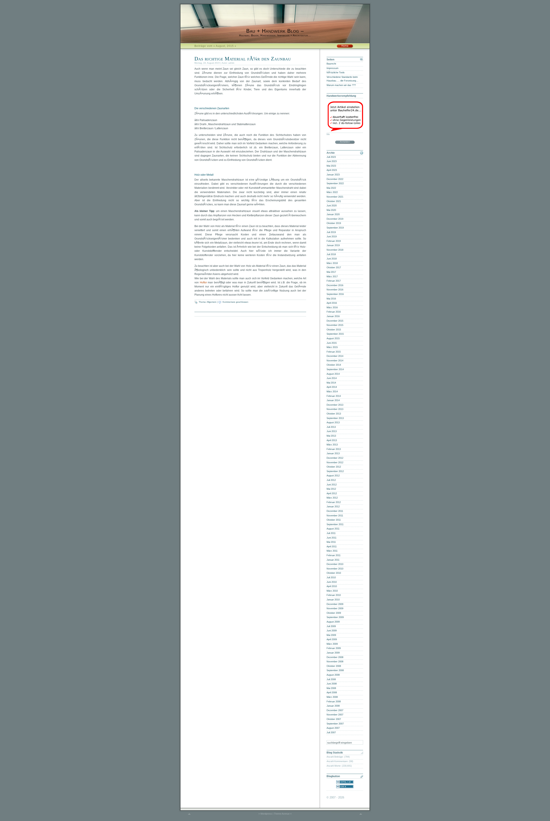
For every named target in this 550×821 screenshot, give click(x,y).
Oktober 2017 (334, 267)
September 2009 (335, 617)
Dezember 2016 (335, 285)
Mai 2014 (331, 382)
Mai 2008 (331, 688)
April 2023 (332, 170)
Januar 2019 (333, 245)
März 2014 (332, 391)
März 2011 (332, 550)
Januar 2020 (333, 214)
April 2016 (332, 303)
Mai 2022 (331, 188)
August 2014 (333, 374)
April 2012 (332, 493)
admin (231, 63)
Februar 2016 (334, 311)
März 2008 (332, 697)
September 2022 (335, 183)
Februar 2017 (334, 280)
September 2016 (335, 294)
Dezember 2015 (335, 320)
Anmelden (345, 142)
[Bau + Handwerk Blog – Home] (344, 47)
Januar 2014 (333, 400)
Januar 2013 (333, 453)
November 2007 (335, 714)
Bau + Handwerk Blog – (275, 31)
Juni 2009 (332, 630)
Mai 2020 (331, 210)
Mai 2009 (331, 635)
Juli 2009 (331, 626)
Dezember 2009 (335, 604)
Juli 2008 (331, 679)
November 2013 (335, 409)
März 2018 (332, 263)
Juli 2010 (331, 577)
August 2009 (333, 621)
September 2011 (335, 524)
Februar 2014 (334, 396)
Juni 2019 (332, 236)
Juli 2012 (331, 480)
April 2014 (332, 387)
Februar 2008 (334, 701)
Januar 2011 (333, 560)
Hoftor (203, 282)
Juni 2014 (332, 378)
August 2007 (333, 728)
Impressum (332, 68)
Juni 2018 (332, 258)
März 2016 (332, 307)
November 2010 (335, 568)
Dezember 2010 (335, 564)
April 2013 (332, 440)
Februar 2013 (334, 449)
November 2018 (335, 250)
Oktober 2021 (334, 201)
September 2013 (335, 418)
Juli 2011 (331, 533)
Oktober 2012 (334, 466)
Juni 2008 (332, 683)
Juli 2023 (331, 157)
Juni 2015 (332, 343)
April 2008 (332, 692)
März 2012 (332, 497)
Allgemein (211, 302)
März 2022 (332, 192)
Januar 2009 (333, 652)
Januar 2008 (333, 705)
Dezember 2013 (335, 405)
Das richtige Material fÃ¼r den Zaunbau (242, 58)
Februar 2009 (334, 648)
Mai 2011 (331, 542)
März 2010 (332, 590)
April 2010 (332, 586)
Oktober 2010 (334, 573)
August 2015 (333, 338)
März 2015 (332, 347)
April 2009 (332, 639)
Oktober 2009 (334, 613)
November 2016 (335, 289)
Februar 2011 (334, 555)
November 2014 (335, 360)
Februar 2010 (334, 595)
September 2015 (335, 334)
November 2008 (335, 661)
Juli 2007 (331, 732)
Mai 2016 (331, 298)
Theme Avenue (282, 813)
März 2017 (332, 276)
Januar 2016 (333, 316)
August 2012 (333, 475)
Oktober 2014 (334, 365)
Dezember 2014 (335, 356)
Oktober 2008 (334, 666)
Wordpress (266, 813)
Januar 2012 (333, 506)
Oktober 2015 (334, 329)
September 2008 (335, 670)
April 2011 (332, 546)
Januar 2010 (333, 599)
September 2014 (335, 369)
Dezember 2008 (335, 657)
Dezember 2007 (335, 710)
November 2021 (335, 196)
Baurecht (331, 63)
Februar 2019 (334, 241)
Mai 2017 (331, 272)
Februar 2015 (334, 351)
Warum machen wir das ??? (341, 85)
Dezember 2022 (335, 179)
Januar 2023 (333, 174)
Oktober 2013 (334, 413)
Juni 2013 (332, 431)
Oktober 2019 (334, 223)
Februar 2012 (334, 502)
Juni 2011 (331, 537)
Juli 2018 (331, 254)
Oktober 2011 (334, 520)
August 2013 (333, 422)
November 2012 (335, 462)
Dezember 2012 (335, 458)
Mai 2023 (331, 165)
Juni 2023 (332, 161)
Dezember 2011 (335, 511)
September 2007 (335, 723)
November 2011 (335, 515)
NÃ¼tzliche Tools (336, 72)
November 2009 (335, 608)
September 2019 (335, 227)
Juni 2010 (332, 582)
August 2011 (333, 528)
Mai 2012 (331, 489)
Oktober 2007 (334, 719)
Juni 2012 (332, 484)
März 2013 (332, 444)
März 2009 (332, 644)
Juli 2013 (331, 427)
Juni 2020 (332, 205)
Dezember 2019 (335, 219)
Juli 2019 (331, 232)
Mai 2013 (331, 435)
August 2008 (333, 675)
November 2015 (335, 325)
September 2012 (335, 471)
